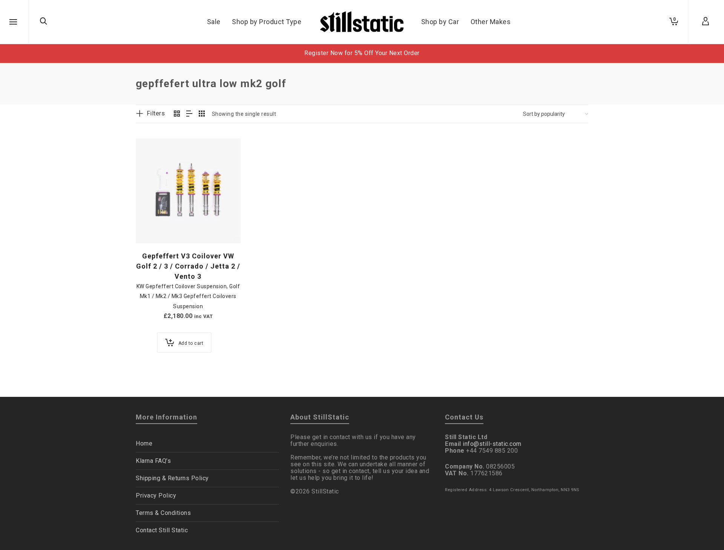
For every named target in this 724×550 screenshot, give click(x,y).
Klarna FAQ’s (153, 460)
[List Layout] (189, 114)
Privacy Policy (156, 495)
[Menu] (13, 22)
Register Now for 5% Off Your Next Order (362, 53)
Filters (156, 113)
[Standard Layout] (177, 114)
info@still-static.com (492, 443)
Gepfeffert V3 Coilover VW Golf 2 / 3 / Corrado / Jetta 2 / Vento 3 (188, 266)
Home (144, 443)
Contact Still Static (162, 530)
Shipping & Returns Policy (172, 478)
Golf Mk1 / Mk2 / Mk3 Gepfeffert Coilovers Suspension (190, 296)
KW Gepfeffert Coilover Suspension (182, 286)
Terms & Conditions (163, 512)
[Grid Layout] (202, 114)
